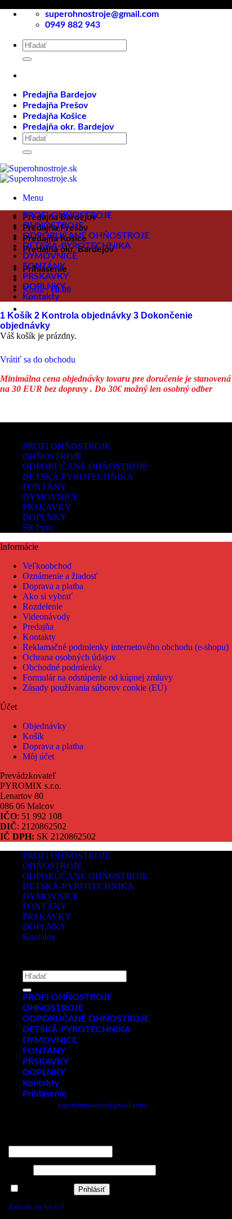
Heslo (20, 1170)
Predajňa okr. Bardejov (68, 126)
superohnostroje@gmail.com (101, 1105)
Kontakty (41, 296)
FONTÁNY (44, 266)
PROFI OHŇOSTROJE (67, 215)
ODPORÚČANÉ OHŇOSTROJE (86, 235)
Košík (17, 315)
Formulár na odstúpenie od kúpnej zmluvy (98, 677)
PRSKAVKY (46, 276)
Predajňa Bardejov (59, 94)
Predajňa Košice (55, 116)
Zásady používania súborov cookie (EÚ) (95, 687)
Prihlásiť (91, 1189)
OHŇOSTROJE (53, 225)
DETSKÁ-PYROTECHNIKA (77, 245)
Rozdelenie (43, 606)
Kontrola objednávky (83, 315)
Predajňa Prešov (55, 105)
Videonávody (46, 616)
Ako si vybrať (48, 596)
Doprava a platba (53, 586)
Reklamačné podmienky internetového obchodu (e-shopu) (126, 647)
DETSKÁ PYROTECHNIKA (78, 477)
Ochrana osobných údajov (69, 657)
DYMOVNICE (50, 255)
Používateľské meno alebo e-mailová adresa (78, 1141)
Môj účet (38, 756)
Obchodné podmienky (62, 667)
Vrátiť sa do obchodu (37, 359)
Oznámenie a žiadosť (60, 576)
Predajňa (38, 626)
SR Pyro (38, 527)
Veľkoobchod (47, 566)
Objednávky (44, 726)
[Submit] (27, 59)
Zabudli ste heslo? (36, 1207)
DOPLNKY (44, 286)
